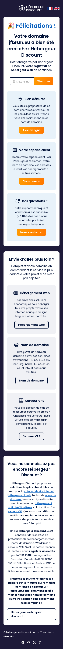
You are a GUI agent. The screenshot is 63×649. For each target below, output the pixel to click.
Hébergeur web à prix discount (26, 614)
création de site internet (39, 491)
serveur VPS (15, 511)
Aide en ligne (32, 130)
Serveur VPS (31, 436)
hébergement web (19, 495)
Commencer (32, 181)
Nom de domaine (31, 381)
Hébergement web (31, 325)
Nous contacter (31, 232)
